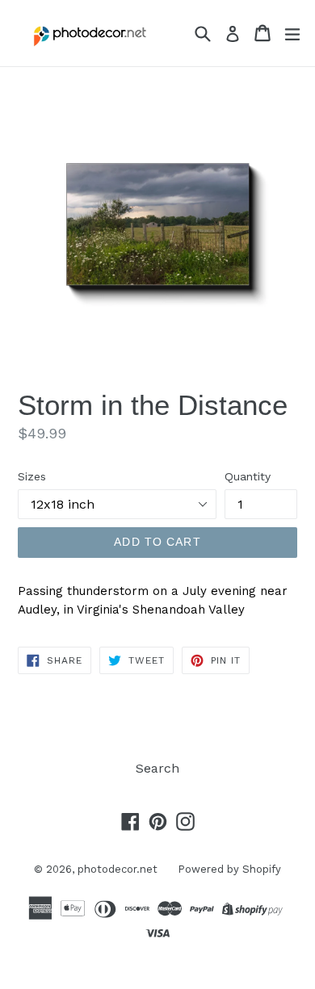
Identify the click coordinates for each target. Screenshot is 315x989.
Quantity (248, 476)
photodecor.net (118, 869)
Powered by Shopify (229, 869)
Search (157, 768)
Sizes (32, 476)
